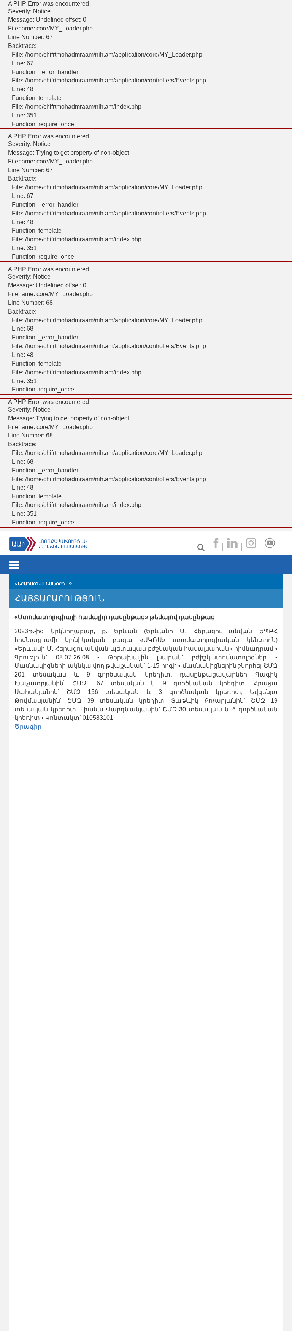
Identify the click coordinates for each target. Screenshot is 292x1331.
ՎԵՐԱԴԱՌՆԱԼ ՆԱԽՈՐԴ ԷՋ (43, 584)
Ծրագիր (27, 726)
